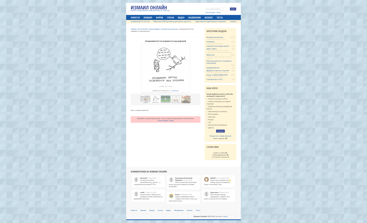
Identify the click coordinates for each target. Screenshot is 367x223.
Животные (210, 55)
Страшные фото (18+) (214, 79)
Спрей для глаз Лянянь (230, 21)
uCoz (225, 216)
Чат (209, 122)
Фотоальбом (143, 29)
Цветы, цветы (212, 49)
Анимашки (210, 42)
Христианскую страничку (217, 111)
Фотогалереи (213, 114)
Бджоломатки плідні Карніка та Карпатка (202, 21)
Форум (210, 119)
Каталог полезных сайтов (217, 99)
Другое (211, 128)
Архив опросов (225, 136)
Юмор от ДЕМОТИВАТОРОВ (217, 75)
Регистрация (210, 12)
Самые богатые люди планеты (218, 46)
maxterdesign (175, 90)
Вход (218, 12)
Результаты (214, 136)
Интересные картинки (169, 29)
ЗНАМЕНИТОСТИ (213, 68)
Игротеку (211, 117)
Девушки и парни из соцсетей (218, 71)
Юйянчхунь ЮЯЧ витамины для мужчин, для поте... (164, 21)
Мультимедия (154, 29)
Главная (134, 29)
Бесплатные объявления (217, 125)
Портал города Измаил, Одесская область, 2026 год (150, 10)
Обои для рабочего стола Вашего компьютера (219, 62)
